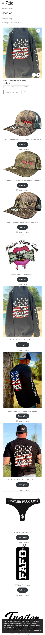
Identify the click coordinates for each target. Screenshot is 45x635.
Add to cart (22, 144)
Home (4, 8)
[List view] (42, 23)
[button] (22, 149)
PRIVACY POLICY (25, 630)
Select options (22, 345)
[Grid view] (38, 23)
